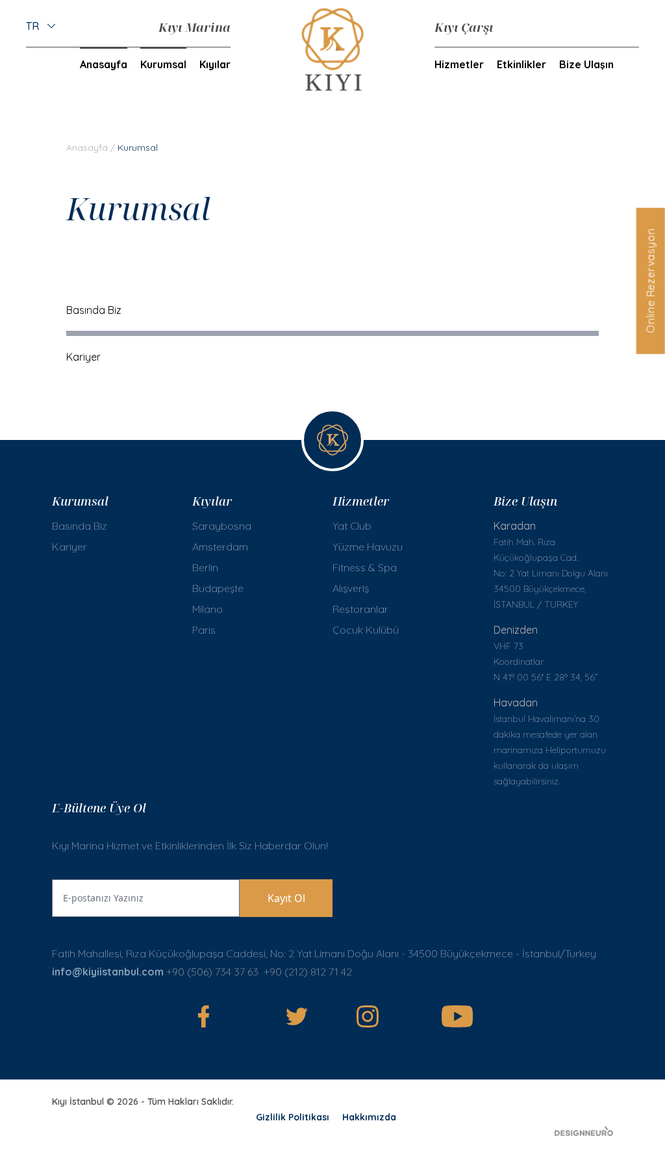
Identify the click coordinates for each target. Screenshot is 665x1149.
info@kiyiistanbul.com (108, 971)
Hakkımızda (369, 1117)
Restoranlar (360, 608)
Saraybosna (221, 525)
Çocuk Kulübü (365, 629)
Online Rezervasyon (650, 280)
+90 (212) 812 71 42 (309, 971)
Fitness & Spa (364, 567)
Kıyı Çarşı (463, 27)
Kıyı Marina (194, 27)
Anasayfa (103, 64)
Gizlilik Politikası (292, 1117)
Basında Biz (93, 309)
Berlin (205, 567)
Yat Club (351, 525)
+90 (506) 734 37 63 (212, 971)
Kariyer (83, 356)
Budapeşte (218, 588)
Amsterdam (220, 546)
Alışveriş (350, 588)
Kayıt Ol (286, 898)
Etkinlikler (521, 64)
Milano (207, 608)
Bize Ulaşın (586, 64)
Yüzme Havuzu (367, 546)
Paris (204, 629)
